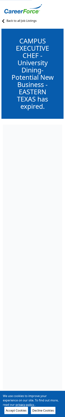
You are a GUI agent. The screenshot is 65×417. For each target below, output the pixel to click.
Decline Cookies (43, 410)
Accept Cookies (16, 410)
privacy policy (25, 405)
